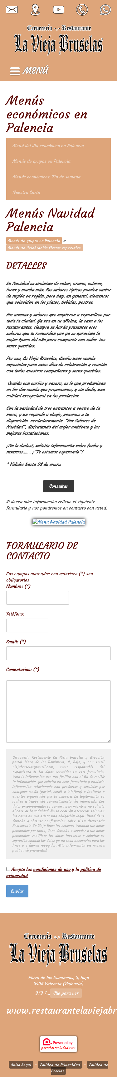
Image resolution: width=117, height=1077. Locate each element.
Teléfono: (15, 614)
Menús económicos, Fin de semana (46, 177)
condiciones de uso (52, 869)
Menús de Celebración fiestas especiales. (44, 247)
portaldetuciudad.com (58, 1048)
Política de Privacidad (60, 1064)
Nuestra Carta (26, 192)
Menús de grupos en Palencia (41, 161)
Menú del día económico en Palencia (48, 145)
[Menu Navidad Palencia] (58, 520)
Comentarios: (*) (22, 669)
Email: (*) (16, 642)
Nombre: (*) (18, 586)
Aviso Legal (21, 1064)
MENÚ (35, 70)
